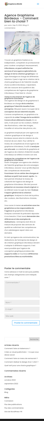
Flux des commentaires (14, 408)
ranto (9, 25)
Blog (25, 25)
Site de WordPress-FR (13, 411)
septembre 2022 (11, 383)
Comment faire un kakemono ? (17, 348)
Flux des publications (13, 404)
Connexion (8, 401)
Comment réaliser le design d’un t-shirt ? (21, 362)
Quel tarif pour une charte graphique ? (20, 365)
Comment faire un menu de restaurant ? (21, 358)
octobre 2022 (10, 380)
